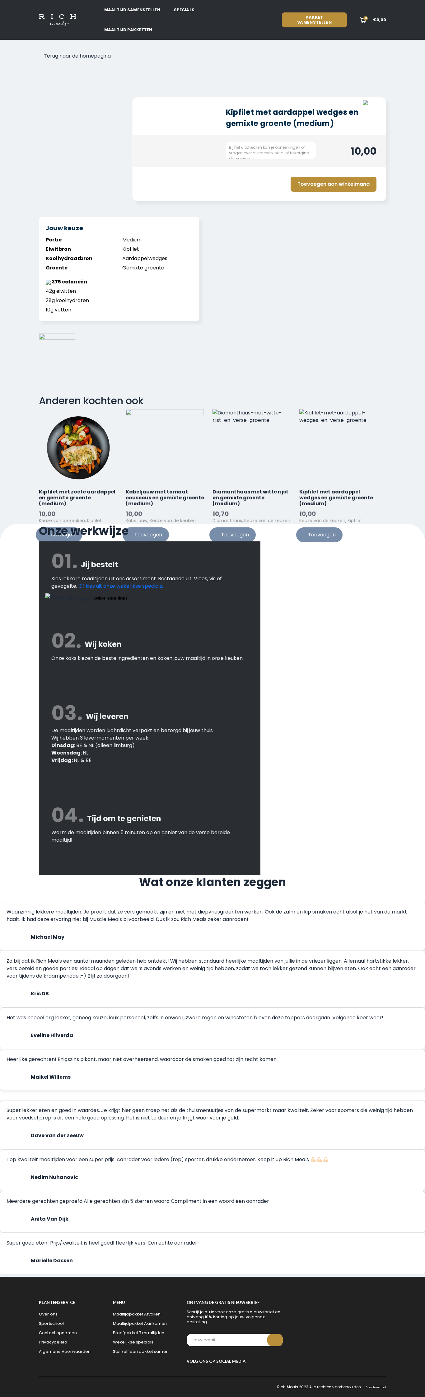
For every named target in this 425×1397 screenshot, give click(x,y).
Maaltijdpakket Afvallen (137, 1314)
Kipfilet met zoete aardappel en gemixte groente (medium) (77, 497)
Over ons (48, 1314)
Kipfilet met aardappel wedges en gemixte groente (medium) (336, 497)
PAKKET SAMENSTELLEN (314, 19)
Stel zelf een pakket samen (141, 1351)
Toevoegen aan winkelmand (333, 184)
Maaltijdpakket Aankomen (140, 1323)
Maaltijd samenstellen (132, 10)
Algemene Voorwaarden (65, 1351)
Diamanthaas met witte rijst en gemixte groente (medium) (250, 497)
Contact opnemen (58, 1333)
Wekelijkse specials (133, 1342)
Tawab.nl (379, 1387)
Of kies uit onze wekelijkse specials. (120, 586)
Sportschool (51, 1323)
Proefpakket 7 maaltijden (139, 1333)
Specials (184, 10)
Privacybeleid (53, 1342)
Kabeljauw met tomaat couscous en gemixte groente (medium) (165, 497)
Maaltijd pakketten (128, 30)
